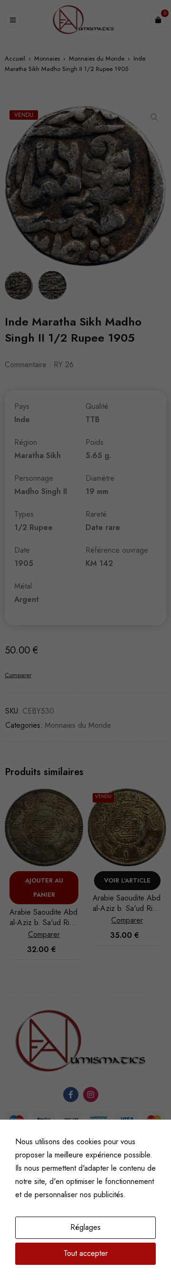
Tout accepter (86, 1253)
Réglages (85, 1227)
